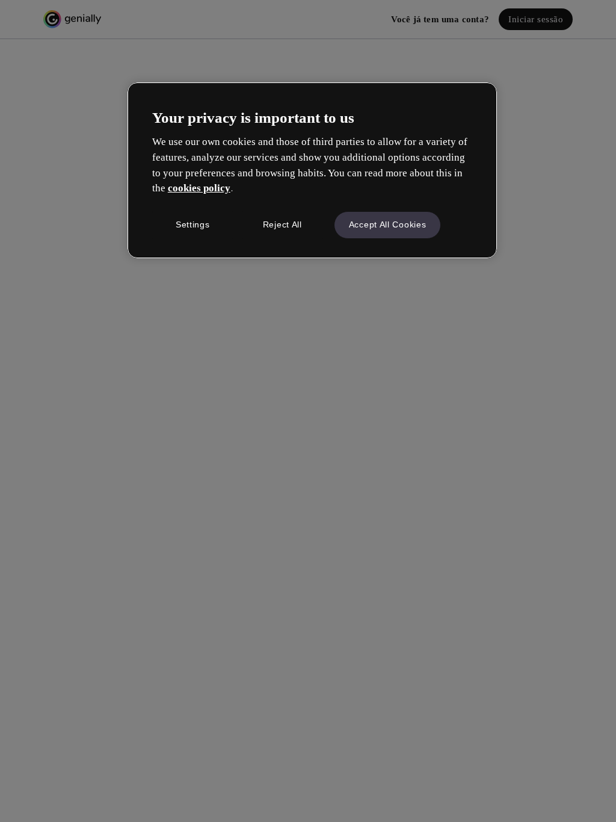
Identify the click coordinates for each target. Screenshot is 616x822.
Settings (193, 224)
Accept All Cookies (388, 224)
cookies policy (199, 188)
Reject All (282, 224)
